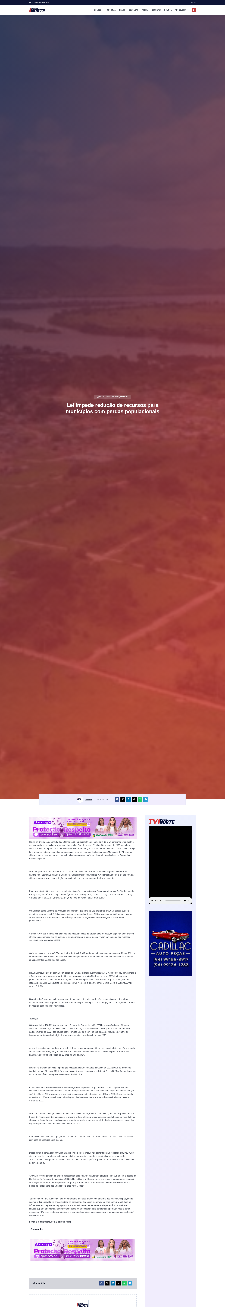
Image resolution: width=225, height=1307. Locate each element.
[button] (194, 10)
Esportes (156, 10)
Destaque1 (110, 397)
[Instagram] (192, 2)
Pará (117, 397)
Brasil (122, 10)
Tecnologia (180, 10)
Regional (111, 10)
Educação (133, 10)
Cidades (97, 10)
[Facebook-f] (195, 2)
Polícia (145, 10)
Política (168, 10)
